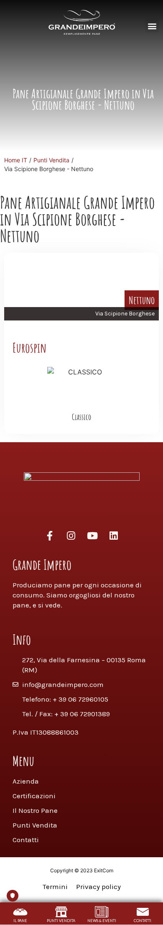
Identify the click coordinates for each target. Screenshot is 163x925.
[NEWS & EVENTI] (101, 912)
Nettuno (142, 300)
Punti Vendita (51, 160)
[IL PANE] (20, 912)
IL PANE (20, 920)
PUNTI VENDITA (61, 920)
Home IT (15, 160)
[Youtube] (92, 535)
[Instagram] (71, 535)
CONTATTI (142, 920)
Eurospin (29, 347)
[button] (152, 26)
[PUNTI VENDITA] (61, 912)
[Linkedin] (113, 535)
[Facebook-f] (49, 535)
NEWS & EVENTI (101, 920)
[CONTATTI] (142, 912)
